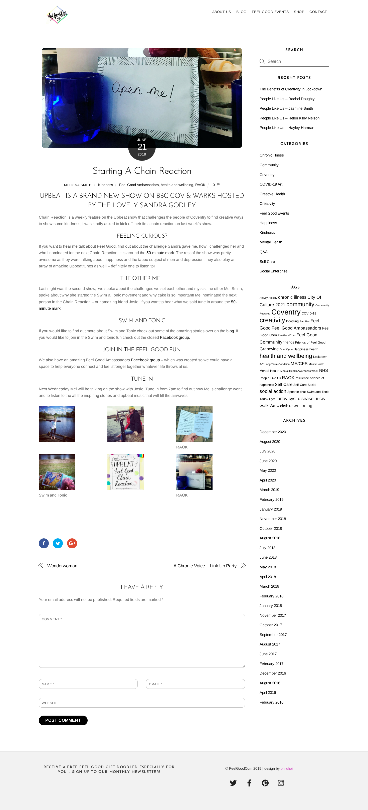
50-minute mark (160, 253)
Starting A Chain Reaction (141, 171)
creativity (272, 319)
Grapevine (269, 349)
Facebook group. (175, 337)
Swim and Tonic (318, 392)
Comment (52, 619)
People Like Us (270, 378)
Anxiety (273, 297)
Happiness (268, 223)
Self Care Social (304, 385)
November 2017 (273, 615)
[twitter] (234, 783)
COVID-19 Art (271, 184)
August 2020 (270, 441)
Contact (318, 12)
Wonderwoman (62, 565)
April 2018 (268, 577)
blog (230, 331)
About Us (221, 12)
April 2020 (268, 480)
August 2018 (270, 538)
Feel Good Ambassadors (139, 185)
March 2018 (269, 586)
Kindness (105, 185)
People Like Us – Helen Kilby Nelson (289, 118)
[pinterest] (266, 783)
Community (269, 165)
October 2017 (271, 625)
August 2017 (270, 644)
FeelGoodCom (286, 335)
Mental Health (271, 242)
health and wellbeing (177, 185)
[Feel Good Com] (57, 21)
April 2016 (268, 692)
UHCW (319, 399)
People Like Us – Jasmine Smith (286, 108)
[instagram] (282, 783)
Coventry (267, 175)
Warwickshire (281, 406)
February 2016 (271, 702)
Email (155, 684)
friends (288, 342)
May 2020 (268, 470)
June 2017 (268, 654)
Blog (241, 12)
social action (273, 391)
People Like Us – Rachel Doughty (287, 99)
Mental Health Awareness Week (299, 370)
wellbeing (303, 405)
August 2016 (270, 683)
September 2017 (273, 634)
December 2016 (273, 673)
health (313, 349)
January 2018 (271, 605)
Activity (264, 297)
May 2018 (268, 567)
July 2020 (267, 451)
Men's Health (316, 364)
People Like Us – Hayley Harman (287, 127)
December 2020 (273, 432)
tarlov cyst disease (294, 398)
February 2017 (271, 664)
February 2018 (271, 596)
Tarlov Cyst (267, 399)
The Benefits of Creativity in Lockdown (291, 89)
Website (50, 703)
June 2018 (268, 557)
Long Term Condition (277, 364)
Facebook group (145, 360)
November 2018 (273, 519)
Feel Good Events (270, 12)
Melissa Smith (78, 185)
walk (264, 405)
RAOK (200, 185)
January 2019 (271, 509)
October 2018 (271, 528)
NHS (323, 370)
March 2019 (269, 490)
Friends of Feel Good (310, 342)
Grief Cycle (286, 349)
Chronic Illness (272, 155)
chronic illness (292, 297)
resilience (302, 378)
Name (48, 684)
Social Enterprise (273, 271)
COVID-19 (309, 313)
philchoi (287, 768)
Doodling (292, 321)
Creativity (267, 203)
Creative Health (272, 194)
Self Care (267, 261)
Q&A (264, 252)
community (300, 304)
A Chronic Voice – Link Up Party (205, 565)
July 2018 (267, 548)
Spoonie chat (296, 392)
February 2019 (271, 499)
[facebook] (250, 783)
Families (304, 321)
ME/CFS (299, 363)
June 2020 (268, 461)
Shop (299, 12)
